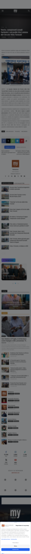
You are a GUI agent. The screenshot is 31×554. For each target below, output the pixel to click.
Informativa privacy (5, 539)
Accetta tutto (15, 549)
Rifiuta (15, 546)
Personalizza (15, 542)
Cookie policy (14, 539)
